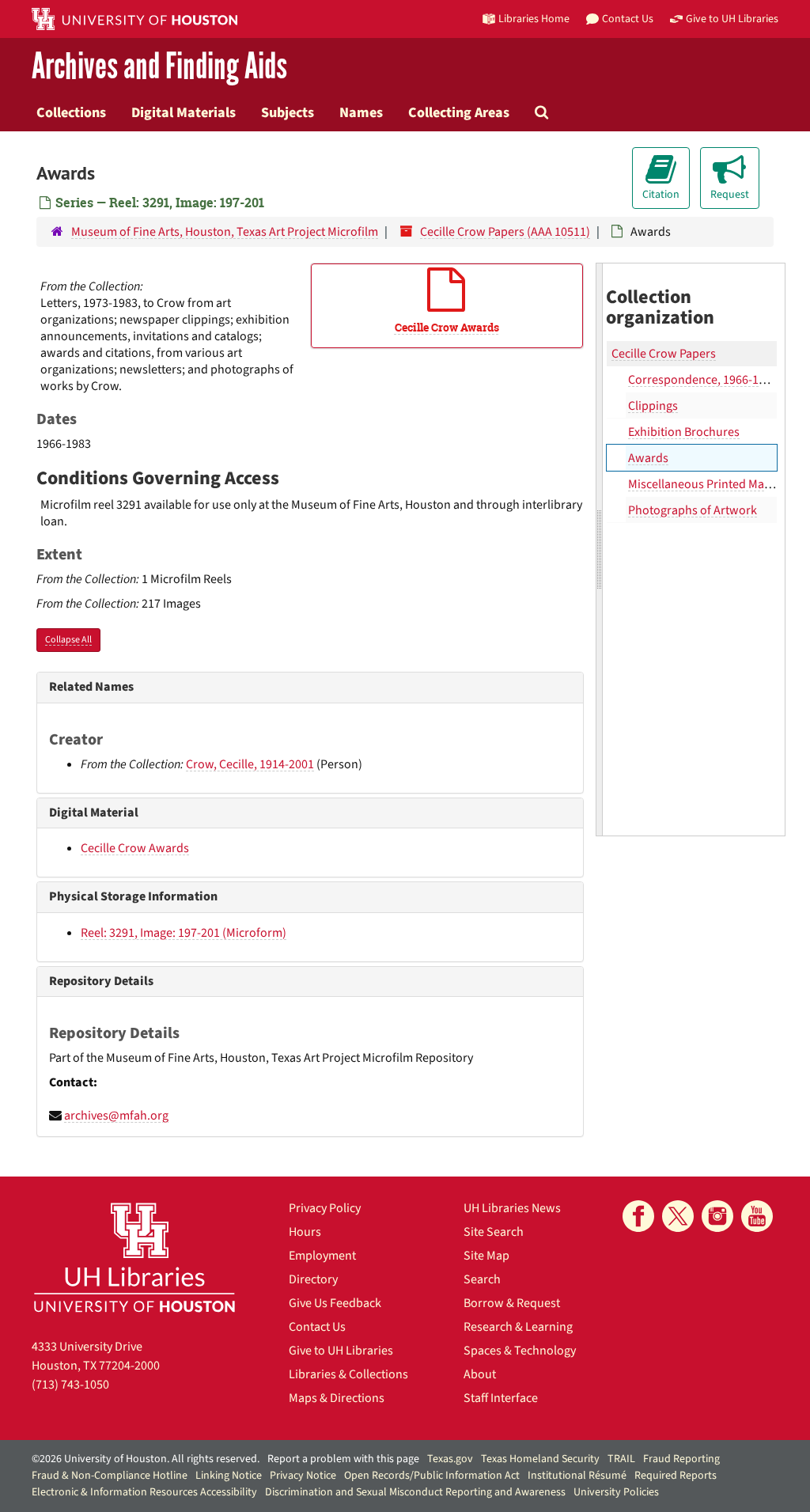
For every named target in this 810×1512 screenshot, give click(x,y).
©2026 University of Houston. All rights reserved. (145, 1459)
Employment (322, 1255)
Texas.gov (450, 1459)
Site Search (494, 1232)
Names (361, 112)
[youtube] (757, 1216)
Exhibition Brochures (684, 432)
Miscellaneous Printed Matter (705, 484)
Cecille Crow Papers (663, 353)
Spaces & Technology (520, 1350)
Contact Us (317, 1327)
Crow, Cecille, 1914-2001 (250, 764)
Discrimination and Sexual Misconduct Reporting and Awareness (415, 1492)
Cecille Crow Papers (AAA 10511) (505, 232)
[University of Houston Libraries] (134, 1257)
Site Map (486, 1255)
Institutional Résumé (577, 1476)
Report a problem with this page (343, 1459)
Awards (648, 458)
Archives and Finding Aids (159, 66)
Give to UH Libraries (341, 1350)
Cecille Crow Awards (135, 848)
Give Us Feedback (335, 1303)
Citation (660, 195)
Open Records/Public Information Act (432, 1476)
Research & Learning (518, 1327)
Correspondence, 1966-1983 (703, 379)
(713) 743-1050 (70, 1384)
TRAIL (621, 1459)
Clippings (653, 406)
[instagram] (717, 1216)
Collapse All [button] (68, 639)
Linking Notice (228, 1476)
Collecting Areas (458, 112)
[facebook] (638, 1216)
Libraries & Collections (348, 1374)
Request (729, 195)
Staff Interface (501, 1398)
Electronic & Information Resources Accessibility (144, 1492)
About (480, 1374)
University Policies (616, 1492)
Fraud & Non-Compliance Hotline (109, 1476)
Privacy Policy (325, 1208)
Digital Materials (183, 112)
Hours (305, 1232)
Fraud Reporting (681, 1459)
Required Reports (675, 1476)
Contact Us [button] (627, 18)
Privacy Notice (303, 1476)
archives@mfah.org (116, 1115)
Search (482, 1279)
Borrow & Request (512, 1303)
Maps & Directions (336, 1398)
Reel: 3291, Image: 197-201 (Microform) (183, 933)
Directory (313, 1279)
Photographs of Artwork (692, 510)
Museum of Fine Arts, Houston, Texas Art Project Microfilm (224, 232)
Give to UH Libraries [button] (732, 18)
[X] (678, 1216)
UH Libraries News (512, 1208)
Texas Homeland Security (540, 1459)
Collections (71, 112)
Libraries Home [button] (534, 18)
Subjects (287, 112)
